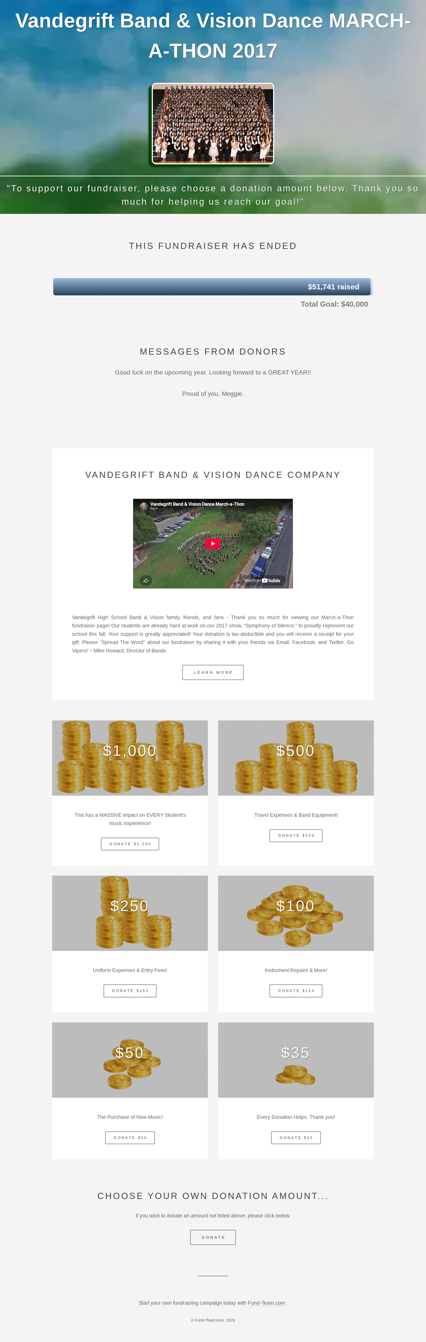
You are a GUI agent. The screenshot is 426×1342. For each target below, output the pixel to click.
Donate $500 (296, 835)
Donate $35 (296, 1138)
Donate (214, 1237)
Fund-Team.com (267, 1303)
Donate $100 (296, 991)
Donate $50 (130, 1138)
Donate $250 (130, 991)
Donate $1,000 (131, 844)
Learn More (213, 672)
